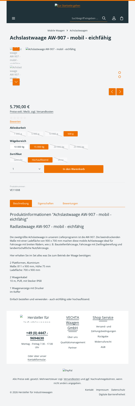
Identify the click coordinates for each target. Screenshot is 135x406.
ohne (63, 160)
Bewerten (15, 121)
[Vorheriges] (112, 91)
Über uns (73, 337)
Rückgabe (103, 336)
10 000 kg (19, 146)
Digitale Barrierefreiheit (112, 394)
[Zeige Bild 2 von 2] (119, 76)
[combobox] (85, 18)
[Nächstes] (119, 91)
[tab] (21, 203)
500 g (71, 133)
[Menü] (13, 18)
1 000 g (20, 134)
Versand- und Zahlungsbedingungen (103, 329)
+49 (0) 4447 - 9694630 (37, 335)
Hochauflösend (40, 159)
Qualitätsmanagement (73, 342)
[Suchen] (103, 18)
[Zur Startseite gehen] (67, 7)
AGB (103, 347)
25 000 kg (81, 147)
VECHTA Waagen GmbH (72, 322)
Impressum (102, 389)
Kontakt (89, 389)
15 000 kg (39, 146)
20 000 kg (61, 147)
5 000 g (37, 134)
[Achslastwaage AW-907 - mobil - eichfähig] (75, 72)
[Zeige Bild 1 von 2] (119, 72)
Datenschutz (118, 389)
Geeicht (20, 160)
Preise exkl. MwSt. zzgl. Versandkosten (31, 111)
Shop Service (103, 317)
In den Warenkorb (74, 169)
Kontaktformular (37, 359)
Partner (72, 347)
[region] (67, 72)
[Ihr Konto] (113, 18)
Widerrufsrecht (103, 341)
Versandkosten (72, 379)
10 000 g (55, 134)
